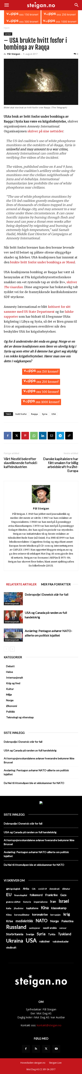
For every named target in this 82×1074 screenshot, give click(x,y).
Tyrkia (51, 934)
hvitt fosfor (21, 414)
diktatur (66, 889)
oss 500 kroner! (28, 21)
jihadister (19, 908)
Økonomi (11, 705)
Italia (8, 908)
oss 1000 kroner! (65, 21)
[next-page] (12, 649)
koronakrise (40, 914)
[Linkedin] (43, 435)
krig (66, 914)
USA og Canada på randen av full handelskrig (30, 750)
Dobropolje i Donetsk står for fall (46, 594)
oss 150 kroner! (28, 14)
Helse (9, 671)
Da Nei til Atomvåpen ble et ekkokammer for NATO (34, 783)
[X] (16, 435)
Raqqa (34, 414)
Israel (64, 901)
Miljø (9, 694)
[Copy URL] (69, 435)
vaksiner (44, 941)
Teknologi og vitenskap (20, 717)
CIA (33, 889)
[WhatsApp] (34, 435)
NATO (41, 921)
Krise (9, 921)
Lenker (8, 34)
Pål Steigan (13, 53)
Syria (44, 414)
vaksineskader (61, 941)
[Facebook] (7, 435)
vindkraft (11, 947)
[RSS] (36, 1049)
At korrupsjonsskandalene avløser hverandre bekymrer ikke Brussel (39, 760)
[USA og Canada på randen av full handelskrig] (13, 616)
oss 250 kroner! (66, 14)
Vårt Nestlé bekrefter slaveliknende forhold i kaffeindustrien (20, 463)
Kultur (10, 688)
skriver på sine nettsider (45, 131)
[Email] (51, 435)
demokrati (54, 889)
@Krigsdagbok (13, 889)
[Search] (76, 5)
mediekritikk (24, 921)
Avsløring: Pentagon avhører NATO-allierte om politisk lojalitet (36, 772)
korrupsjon (55, 914)
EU (9, 895)
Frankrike (51, 895)
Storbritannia (14, 934)
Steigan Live (55, 1062)
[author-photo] (41, 503)
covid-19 (42, 889)
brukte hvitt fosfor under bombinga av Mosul (42, 262)
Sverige (30, 934)
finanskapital (20, 895)
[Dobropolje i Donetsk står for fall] (13, 598)
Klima (9, 914)
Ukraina (14, 941)
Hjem (7, 28)
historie (27, 902)
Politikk (10, 711)
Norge (10, 700)
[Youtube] (56, 1049)
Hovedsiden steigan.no (32, 1062)
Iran (53, 901)
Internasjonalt (12, 603)
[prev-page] (6, 649)
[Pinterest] (25, 435)
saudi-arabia (50, 927)
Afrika (26, 888)
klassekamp (59, 908)
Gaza (63, 895)
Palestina (67, 921)
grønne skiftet (13, 901)
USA (53, 414)
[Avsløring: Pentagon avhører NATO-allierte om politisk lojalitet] (13, 635)
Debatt (10, 666)
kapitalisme (32, 908)
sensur (63, 928)
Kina (45, 908)
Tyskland (64, 934)
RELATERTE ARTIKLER (21, 584)
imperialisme (40, 901)
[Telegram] (60, 435)
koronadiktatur (22, 914)
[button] (6, 5)
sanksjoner (34, 928)
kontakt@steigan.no (49, 1025)
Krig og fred (13, 683)
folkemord (36, 895)
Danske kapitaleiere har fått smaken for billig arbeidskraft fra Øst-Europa (60, 465)
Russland (16, 927)
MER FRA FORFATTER (56, 584)
